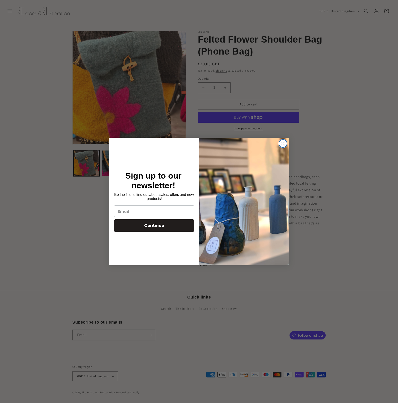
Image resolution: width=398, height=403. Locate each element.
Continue (154, 225)
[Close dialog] (283, 143)
